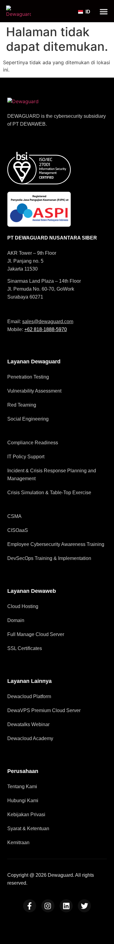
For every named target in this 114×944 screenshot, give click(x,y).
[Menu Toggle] (103, 11)
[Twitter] (84, 905)
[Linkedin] (66, 905)
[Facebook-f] (29, 905)
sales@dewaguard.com (47, 321)
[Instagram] (47, 905)
